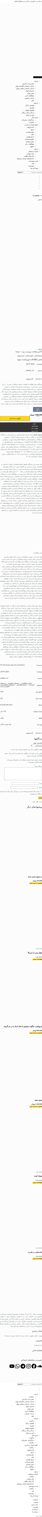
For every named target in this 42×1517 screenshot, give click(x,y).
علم (32, 134)
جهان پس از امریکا (35, 953)
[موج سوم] (21, 1096)
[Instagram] (28, 1366)
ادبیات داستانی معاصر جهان (25, 88)
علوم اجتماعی (29, 139)
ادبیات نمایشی (29, 98)
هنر (33, 163)
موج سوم (38, 1100)
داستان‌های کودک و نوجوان (25, 158)
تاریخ (32, 129)
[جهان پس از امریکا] (21, 946)
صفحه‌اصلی (38, 356)
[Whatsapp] (17, 1366)
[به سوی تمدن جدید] (21, 872)
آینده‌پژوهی (30, 127)
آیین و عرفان (30, 115)
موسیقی (31, 166)
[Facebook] (33, 1366)
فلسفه (32, 108)
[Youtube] (11, 1366)
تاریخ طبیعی (30, 137)
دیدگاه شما (38, 766)
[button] (35, 883)
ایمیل (40, 787)
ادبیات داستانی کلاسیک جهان (24, 86)
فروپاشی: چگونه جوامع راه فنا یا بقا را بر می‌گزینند (23, 1026)
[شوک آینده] (21, 1169)
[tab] (34, 423)
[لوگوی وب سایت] (37, 75)
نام (40, 783)
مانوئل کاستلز (37, 435)
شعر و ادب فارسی (28, 83)
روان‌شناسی (30, 132)
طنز (32, 100)
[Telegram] (22, 1366)
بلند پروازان (30, 154)
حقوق (32, 146)
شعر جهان (30, 93)
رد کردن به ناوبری (36, 1)
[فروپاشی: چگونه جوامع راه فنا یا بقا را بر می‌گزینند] (21, 1022)
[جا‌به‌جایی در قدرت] (21, 1245)
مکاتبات (31, 122)
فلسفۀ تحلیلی (29, 110)
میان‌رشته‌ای (30, 141)
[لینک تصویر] (21, 1310)
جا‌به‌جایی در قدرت (35, 1252)
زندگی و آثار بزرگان (28, 112)
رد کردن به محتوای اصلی (22, 1)
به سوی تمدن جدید (35, 877)
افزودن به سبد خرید (14, 418)
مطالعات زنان (29, 144)
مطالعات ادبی (29, 96)
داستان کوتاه (30, 91)
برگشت (31, 1397)
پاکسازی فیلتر (37, 743)
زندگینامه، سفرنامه (28, 120)
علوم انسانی (29, 356)
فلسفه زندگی (29, 105)
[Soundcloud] (39, 1366)
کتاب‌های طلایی (29, 156)
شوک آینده (38, 1176)
